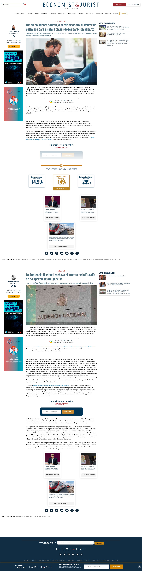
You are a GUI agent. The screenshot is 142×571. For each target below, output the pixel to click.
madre (70, 259)
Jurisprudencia (62, 13)
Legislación (53, 13)
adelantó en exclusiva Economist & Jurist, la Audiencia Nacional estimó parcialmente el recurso (66, 347)
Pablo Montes (13, 281)
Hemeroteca (99, 13)
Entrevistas (44, 13)
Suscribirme (116, 566)
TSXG (121, 259)
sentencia (108, 259)
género (42, 259)
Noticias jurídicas (19, 13)
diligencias (34, 516)
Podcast (115, 13)
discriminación (34, 259)
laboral (63, 259)
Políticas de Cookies (44, 560)
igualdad (56, 259)
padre (80, 259)
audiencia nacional (23, 516)
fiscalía (50, 516)
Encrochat (43, 516)
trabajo (115, 259)
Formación (108, 13)
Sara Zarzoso (14, 31)
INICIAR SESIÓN (133, 5)
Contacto (34, 560)
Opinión (37, 13)
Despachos (81, 13)
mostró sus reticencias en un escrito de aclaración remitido (51, 385)
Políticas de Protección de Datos (101, 560)
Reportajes (29, 13)
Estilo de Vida (90, 13)
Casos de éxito (72, 13)
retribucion (99, 259)
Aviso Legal (115, 560)
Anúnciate (71, 560)
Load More (71, 524)
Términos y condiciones (83, 560)
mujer (75, 259)
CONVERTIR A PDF (14, 46)
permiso (91, 259)
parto (86, 259)
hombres (49, 259)
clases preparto (22, 259)
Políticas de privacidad (58, 560)
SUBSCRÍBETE (119, 5)
